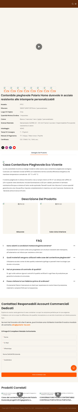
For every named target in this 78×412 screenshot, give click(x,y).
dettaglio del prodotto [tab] (39, 153)
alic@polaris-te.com (21, 325)
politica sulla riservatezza (67, 408)
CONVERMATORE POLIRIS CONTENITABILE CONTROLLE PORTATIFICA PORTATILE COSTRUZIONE (57, 398)
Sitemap (54, 408)
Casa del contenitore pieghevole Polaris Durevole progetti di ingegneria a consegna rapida (19, 398)
